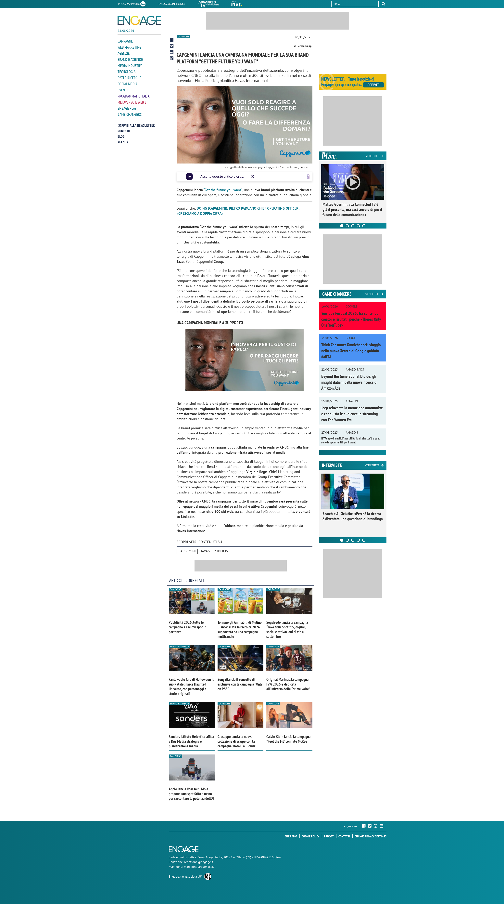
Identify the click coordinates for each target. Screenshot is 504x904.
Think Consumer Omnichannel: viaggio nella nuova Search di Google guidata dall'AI (351, 350)
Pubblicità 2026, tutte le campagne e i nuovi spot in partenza (187, 627)
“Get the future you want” (222, 190)
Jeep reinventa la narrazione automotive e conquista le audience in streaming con (352, 413)
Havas (205, 551)
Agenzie (124, 53)
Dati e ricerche (129, 77)
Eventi (123, 90)
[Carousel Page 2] (347, 225)
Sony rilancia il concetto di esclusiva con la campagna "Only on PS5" (240, 684)
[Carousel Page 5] (363, 225)
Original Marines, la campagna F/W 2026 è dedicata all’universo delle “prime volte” (288, 684)
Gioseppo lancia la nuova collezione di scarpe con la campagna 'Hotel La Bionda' (237, 741)
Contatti (344, 836)
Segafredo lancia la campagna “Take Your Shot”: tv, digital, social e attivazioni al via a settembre (287, 629)
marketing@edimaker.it (199, 867)
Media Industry (130, 65)
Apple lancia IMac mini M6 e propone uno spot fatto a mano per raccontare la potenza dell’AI (191, 794)
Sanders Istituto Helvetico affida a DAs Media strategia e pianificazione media (191, 741)
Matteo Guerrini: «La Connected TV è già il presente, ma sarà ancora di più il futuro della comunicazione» (352, 209)
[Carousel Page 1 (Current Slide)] (341, 225)
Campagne (125, 41)
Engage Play (127, 108)
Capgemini (187, 551)
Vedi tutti (373, 156)
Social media (127, 83)
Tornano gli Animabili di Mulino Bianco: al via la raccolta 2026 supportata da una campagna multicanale (240, 629)
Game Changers (130, 114)
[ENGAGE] (139, 20)
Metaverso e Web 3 (132, 102)
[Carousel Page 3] (352, 225)
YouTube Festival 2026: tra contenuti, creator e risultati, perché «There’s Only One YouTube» (351, 319)
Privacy (329, 836)
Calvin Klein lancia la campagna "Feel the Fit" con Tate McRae (288, 739)
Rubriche (124, 131)
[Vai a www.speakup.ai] (308, 176)
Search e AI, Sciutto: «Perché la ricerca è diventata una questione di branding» (352, 516)
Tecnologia (126, 71)
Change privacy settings (370, 836)
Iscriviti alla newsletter (136, 125)
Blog (121, 136)
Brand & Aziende (179, 646)
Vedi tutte (372, 465)
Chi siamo (291, 836)
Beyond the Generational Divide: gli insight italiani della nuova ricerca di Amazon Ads (349, 382)
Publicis (221, 551)
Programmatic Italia (133, 96)
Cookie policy (310, 836)
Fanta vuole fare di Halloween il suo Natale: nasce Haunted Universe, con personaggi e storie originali (191, 686)
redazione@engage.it (198, 862)
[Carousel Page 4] (358, 225)
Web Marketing (129, 47)
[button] (383, 4)
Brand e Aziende (130, 59)
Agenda (123, 142)
